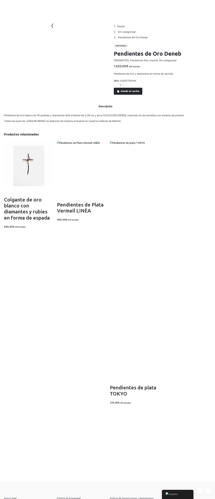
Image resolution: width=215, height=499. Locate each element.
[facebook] (200, 491)
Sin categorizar (168, 60)
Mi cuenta (21, 8)
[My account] (189, 8)
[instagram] (208, 491)
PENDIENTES (121, 60)
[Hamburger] (8, 8)
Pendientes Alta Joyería (144, 60)
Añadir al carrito (130, 91)
